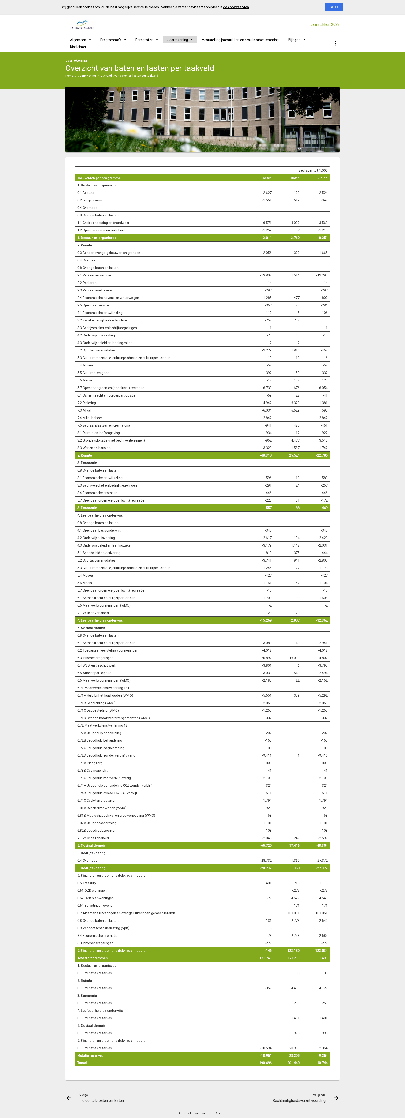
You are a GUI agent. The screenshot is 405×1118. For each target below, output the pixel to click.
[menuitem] (80, 39)
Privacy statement (202, 1113)
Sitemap (221, 1113)
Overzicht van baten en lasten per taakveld (129, 75)
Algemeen (78, 40)
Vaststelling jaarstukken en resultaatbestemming (240, 40)
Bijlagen (294, 40)
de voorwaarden (236, 7)
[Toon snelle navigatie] (335, 43)
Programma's (110, 40)
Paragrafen (144, 40)
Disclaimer (78, 47)
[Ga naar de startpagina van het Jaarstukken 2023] (90, 24)
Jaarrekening (177, 40)
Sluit (334, 7)
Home (69, 75)
